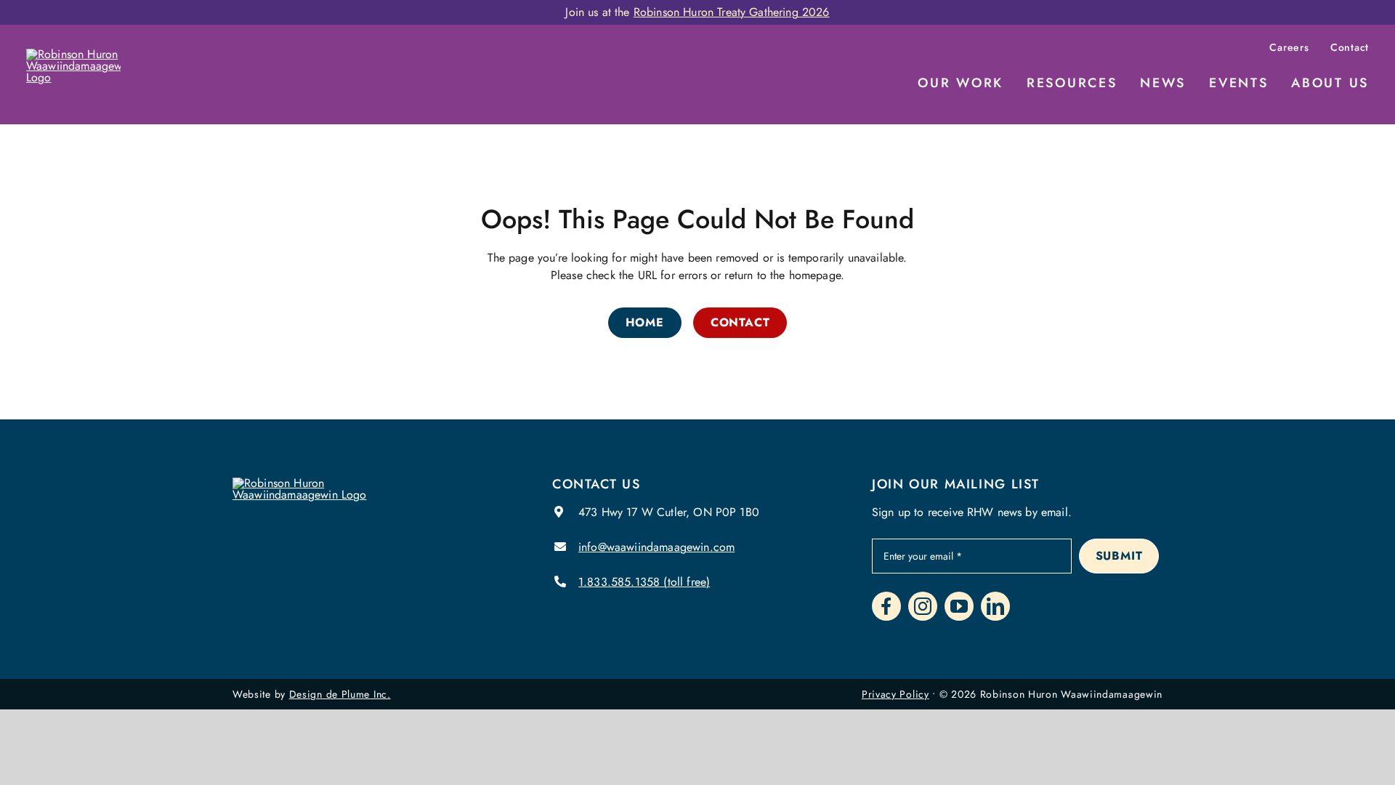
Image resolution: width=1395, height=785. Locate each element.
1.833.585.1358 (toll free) (644, 581)
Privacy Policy (895, 694)
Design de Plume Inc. (340, 694)
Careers (1289, 47)
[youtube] (959, 606)
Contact (1349, 47)
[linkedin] (995, 606)
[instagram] (922, 606)
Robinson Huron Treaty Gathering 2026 (732, 12)
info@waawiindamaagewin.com (656, 547)
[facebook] (886, 606)
